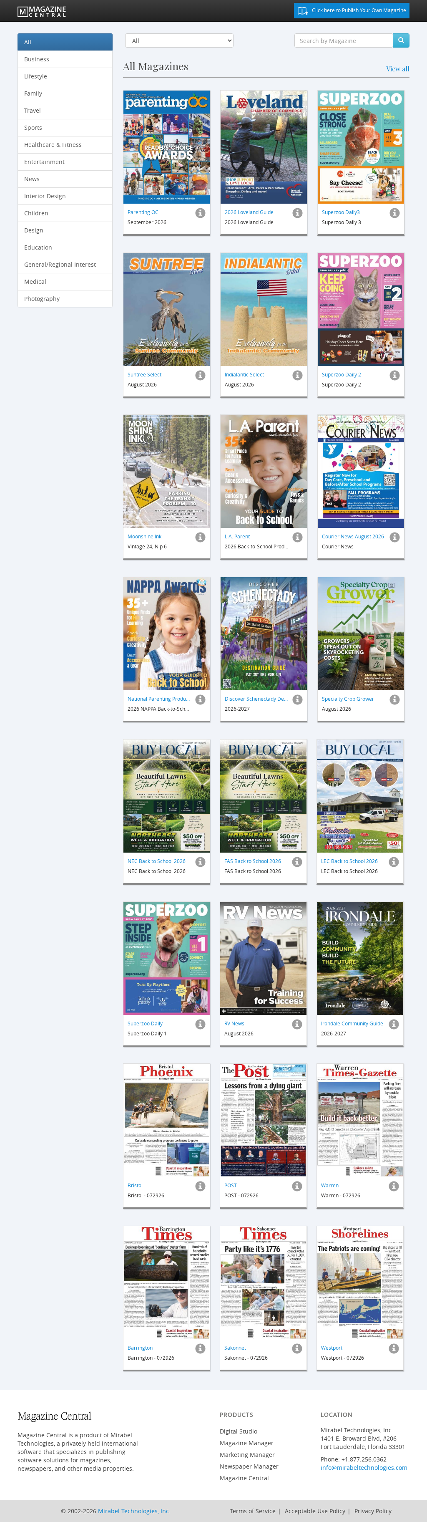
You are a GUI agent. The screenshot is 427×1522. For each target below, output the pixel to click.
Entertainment (44, 162)
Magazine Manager (247, 1443)
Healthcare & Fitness (53, 145)
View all (397, 68)
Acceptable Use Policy (315, 1511)
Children (36, 213)
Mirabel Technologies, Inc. (134, 1511)
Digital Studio (238, 1431)
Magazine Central (244, 1478)
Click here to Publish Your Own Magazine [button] (358, 10)
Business (36, 59)
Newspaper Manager (249, 1466)
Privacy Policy (373, 1511)
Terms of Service (253, 1511)
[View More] (200, 215)
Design (33, 230)
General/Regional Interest (60, 264)
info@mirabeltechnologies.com (364, 1468)
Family (33, 93)
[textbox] (343, 40)
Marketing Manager (247, 1455)
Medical (35, 281)
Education (38, 247)
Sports (33, 127)
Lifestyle (35, 76)
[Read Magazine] (166, 147)
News (32, 179)
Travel (32, 110)
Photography (42, 299)
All (27, 42)
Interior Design (45, 196)
